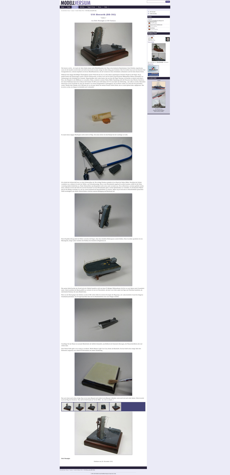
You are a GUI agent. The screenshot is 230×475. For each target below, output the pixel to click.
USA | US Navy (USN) (158, 111)
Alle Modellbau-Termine (152, 31)
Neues (68, 7)
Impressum (111, 473)
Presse (99, 7)
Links (115, 473)
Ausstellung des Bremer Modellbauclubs (155, 24)
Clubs (105, 7)
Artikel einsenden (153, 13)
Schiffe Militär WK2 (79, 10)
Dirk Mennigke (160, 62)
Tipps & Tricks (91, 7)
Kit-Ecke (82, 7)
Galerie (75, 7)
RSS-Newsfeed (152, 11)
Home (62, 7)
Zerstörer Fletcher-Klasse (158, 110)
